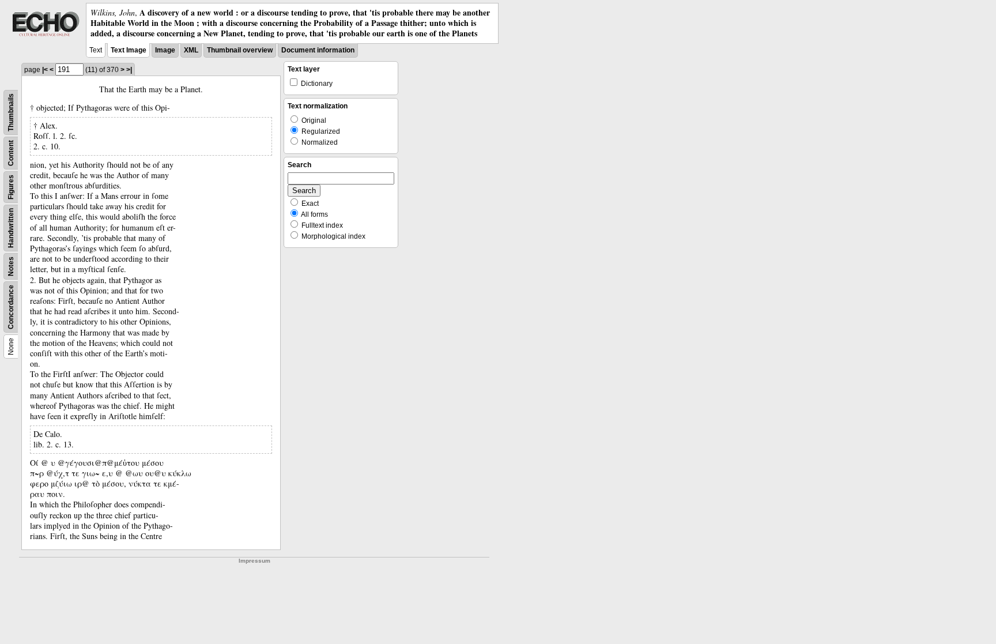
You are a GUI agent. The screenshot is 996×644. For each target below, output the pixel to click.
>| (129, 70)
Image (165, 50)
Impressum (254, 561)
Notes (11, 266)
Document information (317, 50)
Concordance (11, 307)
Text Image (128, 50)
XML (191, 50)
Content (11, 153)
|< (45, 70)
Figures (11, 187)
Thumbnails (11, 112)
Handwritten (11, 228)
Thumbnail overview (240, 50)
